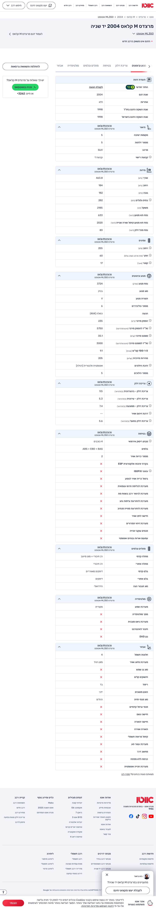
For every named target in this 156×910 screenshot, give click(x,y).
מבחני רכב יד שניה (102, 869)
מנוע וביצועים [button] (139, 65)
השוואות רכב (19, 803)
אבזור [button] (60, 65)
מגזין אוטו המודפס (45, 812)
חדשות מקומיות (146, 859)
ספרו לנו (125, 774)
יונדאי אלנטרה (75, 822)
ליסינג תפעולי (47, 864)
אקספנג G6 (76, 808)
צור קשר (107, 834)
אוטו (151, 17)
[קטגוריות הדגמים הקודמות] (149, 66)
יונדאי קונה (77, 803)
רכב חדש (21, 808)
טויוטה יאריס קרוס (74, 827)
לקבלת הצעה (96, 87)
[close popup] (107, 874)
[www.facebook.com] (131, 816)
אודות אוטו (106, 824)
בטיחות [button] (107, 65)
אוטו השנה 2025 (45, 808)
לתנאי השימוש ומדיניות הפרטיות (98, 906)
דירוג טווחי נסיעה (74, 873)
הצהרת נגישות (104, 812)
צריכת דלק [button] (121, 65)
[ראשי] (145, 800)
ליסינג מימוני (47, 859)
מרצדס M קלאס (105, 126)
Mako (50, 803)
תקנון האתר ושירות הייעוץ (102, 818)
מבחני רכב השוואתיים (101, 864)
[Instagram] (144, 816)
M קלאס (131, 17)
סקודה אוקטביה (75, 832)
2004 (120, 17)
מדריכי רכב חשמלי (73, 869)
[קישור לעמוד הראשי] (148, 5)
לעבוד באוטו (105, 829)
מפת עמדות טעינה (74, 864)
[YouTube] (151, 816)
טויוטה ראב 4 (76, 837)
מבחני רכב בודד (103, 859)
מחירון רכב (20, 812)
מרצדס (142, 17)
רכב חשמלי (77, 859)
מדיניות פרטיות (104, 803)
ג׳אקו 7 (79, 812)
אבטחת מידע (105, 808)
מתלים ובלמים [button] (91, 65)
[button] (41, 5)
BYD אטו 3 (77, 817)
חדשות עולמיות (147, 864)
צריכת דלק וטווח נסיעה (14, 817)
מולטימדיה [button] (73, 65)
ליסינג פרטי (48, 869)
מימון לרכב (20, 822)
